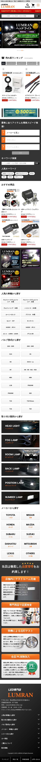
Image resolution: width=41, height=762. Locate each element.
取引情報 (4, 748)
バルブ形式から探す (8, 724)
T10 (32, 173)
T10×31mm (30, 401)
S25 (30, 393)
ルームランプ (32, 63)
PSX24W (30, 385)
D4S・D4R (30, 346)
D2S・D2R (10, 346)
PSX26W (10, 393)
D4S (10, 177)
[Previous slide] (2, 34)
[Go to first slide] (38, 34)
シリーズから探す (7, 734)
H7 (10, 369)
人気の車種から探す (8, 715)
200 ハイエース (8, 173)
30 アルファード (22, 173)
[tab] (17, 50)
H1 (30, 354)
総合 (3, 63)
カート (33, 7)
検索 (37, 16)
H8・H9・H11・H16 (30, 369)
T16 (10, 409)
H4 (4, 177)
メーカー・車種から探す (9, 729)
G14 (10, 354)
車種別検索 (25, 759)
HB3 (10, 377)
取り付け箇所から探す (9, 720)
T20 (30, 409)
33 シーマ (19, 177)
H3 (10, 362)
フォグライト (21, 63)
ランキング (5, 759)
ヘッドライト (11, 63)
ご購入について (6, 743)
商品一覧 (15, 759)
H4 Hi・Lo (30, 362)
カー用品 (4, 738)
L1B (10, 385)
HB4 (30, 377)
